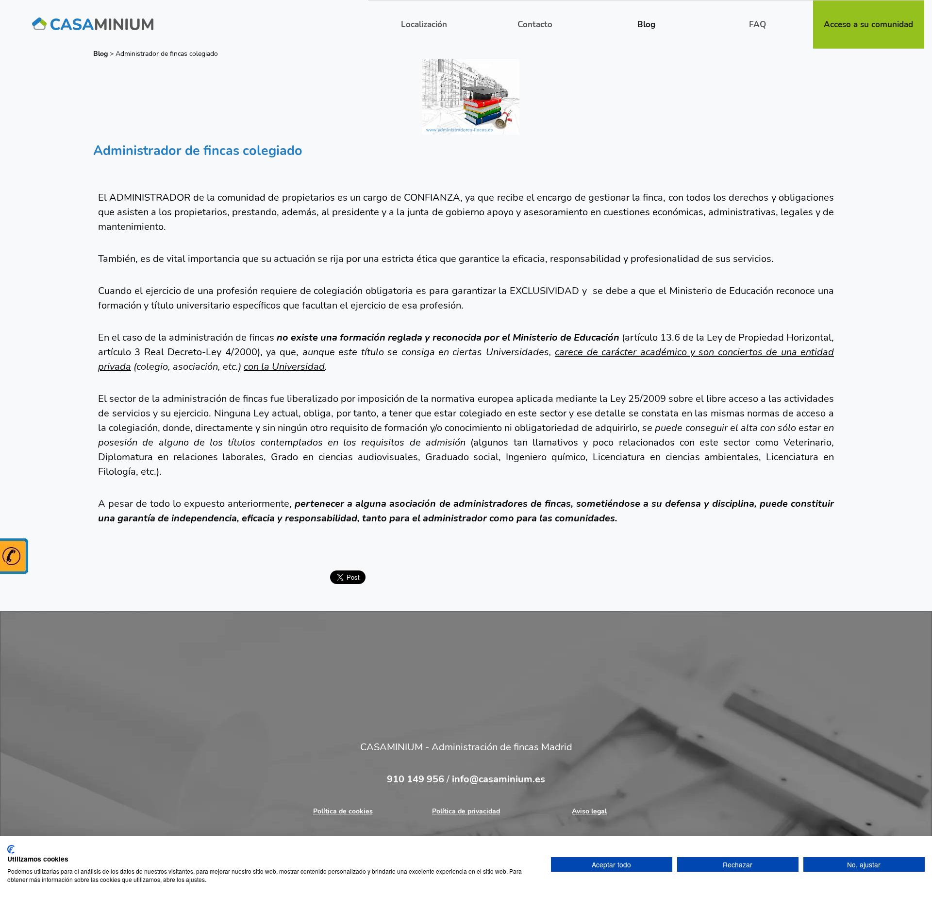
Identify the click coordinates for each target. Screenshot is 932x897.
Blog (646, 24)
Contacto (534, 24)
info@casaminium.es (498, 779)
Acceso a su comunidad (868, 24)
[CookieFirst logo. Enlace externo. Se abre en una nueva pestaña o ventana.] (11, 849)
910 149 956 (417, 779)
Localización (424, 24)
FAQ (757, 24)
